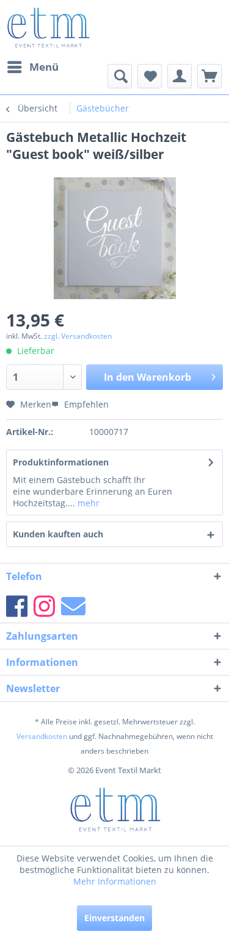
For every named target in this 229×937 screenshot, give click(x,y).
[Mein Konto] (179, 76)
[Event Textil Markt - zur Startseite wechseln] (48, 27)
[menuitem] (32, 67)
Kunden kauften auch (58, 534)
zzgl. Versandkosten (78, 336)
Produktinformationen (61, 462)
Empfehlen (85, 404)
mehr (87, 503)
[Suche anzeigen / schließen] (119, 76)
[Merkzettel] (149, 76)
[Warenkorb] (209, 76)
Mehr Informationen (114, 881)
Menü (44, 67)
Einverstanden (114, 918)
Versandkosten (41, 736)
